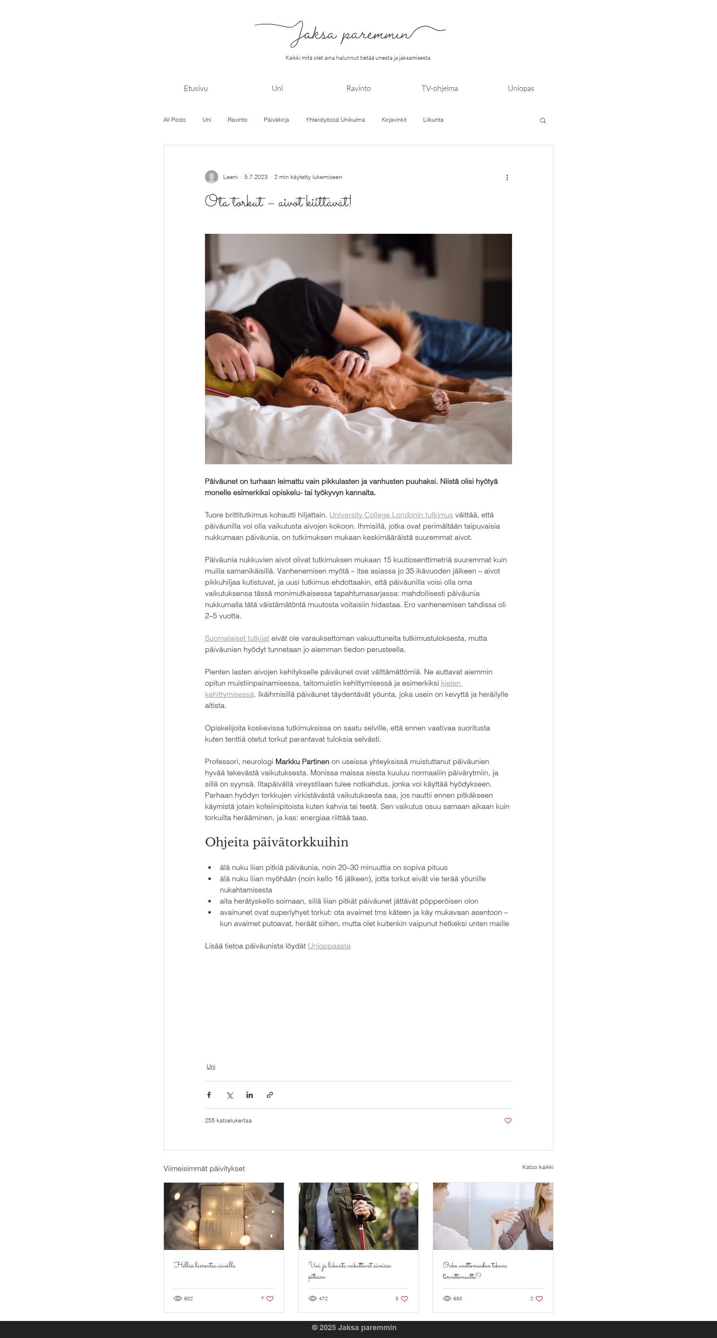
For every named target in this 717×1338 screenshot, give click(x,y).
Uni (206, 119)
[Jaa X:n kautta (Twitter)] (229, 1095)
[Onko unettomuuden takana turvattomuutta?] (493, 1216)
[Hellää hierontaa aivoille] (224, 1216)
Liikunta (433, 119)
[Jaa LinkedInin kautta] (250, 1095)
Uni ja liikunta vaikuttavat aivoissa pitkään (350, 1271)
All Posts (174, 119)
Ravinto (237, 119)
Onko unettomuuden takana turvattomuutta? (475, 1271)
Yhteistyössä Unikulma (335, 119)
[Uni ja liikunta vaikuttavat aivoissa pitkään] (359, 1216)
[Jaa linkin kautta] (270, 1095)
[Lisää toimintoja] (507, 177)
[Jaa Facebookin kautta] (209, 1095)
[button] (543, 120)
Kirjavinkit (394, 119)
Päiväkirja (276, 119)
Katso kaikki (538, 1167)
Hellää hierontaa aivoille (204, 1266)
